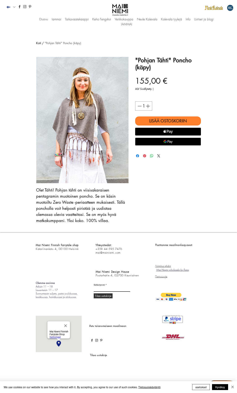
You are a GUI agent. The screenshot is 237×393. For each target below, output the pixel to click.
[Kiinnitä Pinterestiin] (144, 156)
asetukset (201, 387)
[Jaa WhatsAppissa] (151, 156)
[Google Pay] (168, 141)
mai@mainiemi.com (108, 253)
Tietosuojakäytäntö (149, 387)
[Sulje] (232, 387)
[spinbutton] (144, 106)
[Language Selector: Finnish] (11, 7)
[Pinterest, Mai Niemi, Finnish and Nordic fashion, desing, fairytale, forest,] (30, 7)
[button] (171, 296)
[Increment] (148, 106)
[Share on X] (158, 156)
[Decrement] (139, 106)
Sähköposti (99, 285)
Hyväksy (220, 387)
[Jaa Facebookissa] (137, 156)
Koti (38, 43)
